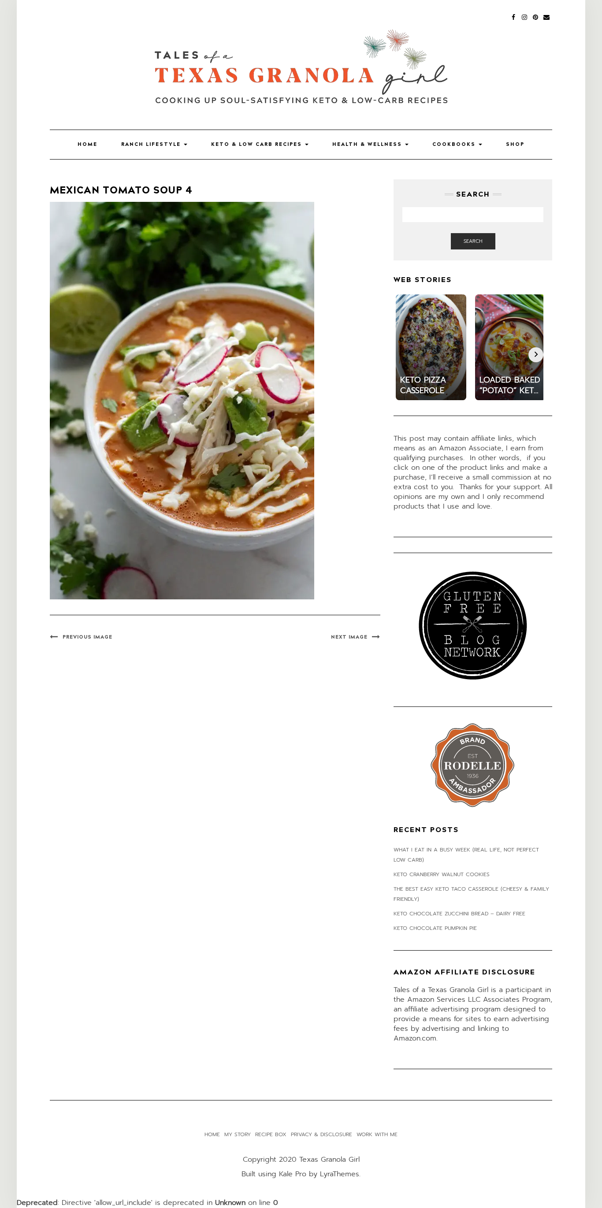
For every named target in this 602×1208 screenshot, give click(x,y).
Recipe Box (270, 1134)
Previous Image (87, 637)
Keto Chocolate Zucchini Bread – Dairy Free (459, 914)
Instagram (524, 16)
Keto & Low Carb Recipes (257, 144)
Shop (515, 144)
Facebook (513, 16)
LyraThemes (339, 1174)
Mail (546, 16)
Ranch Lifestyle (152, 144)
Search (473, 241)
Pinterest (535, 16)
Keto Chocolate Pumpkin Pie (435, 928)
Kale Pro (292, 1174)
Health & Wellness (368, 144)
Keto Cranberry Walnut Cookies (442, 874)
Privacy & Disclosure (321, 1134)
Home (87, 144)
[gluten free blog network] (473, 625)
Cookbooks (455, 144)
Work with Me (377, 1134)
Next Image (349, 637)
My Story (237, 1134)
